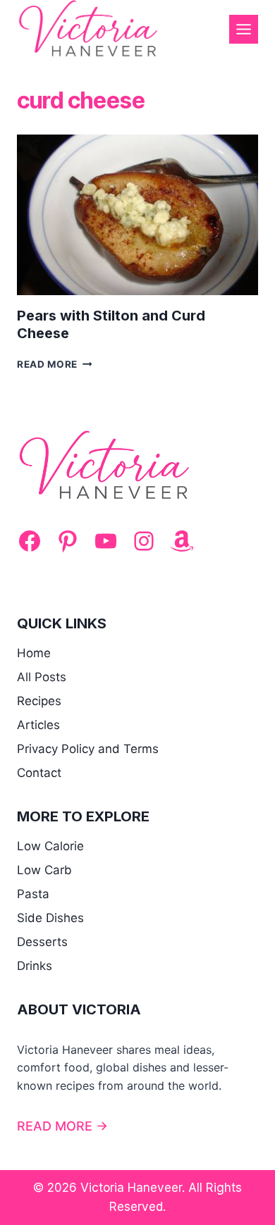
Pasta (33, 894)
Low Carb (44, 870)
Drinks (34, 966)
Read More (54, 364)
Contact (39, 773)
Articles (38, 725)
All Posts (41, 677)
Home (34, 653)
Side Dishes (50, 918)
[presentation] (137, 215)
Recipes (39, 701)
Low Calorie (50, 846)
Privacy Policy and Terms (88, 749)
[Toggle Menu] (243, 29)
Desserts (42, 942)
